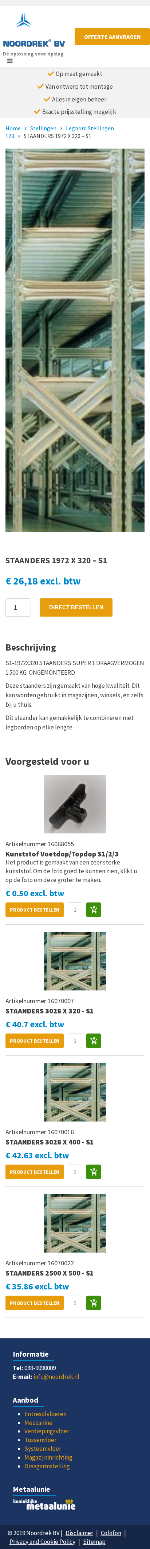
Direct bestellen (76, 607)
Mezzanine (38, 1423)
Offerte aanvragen (112, 36)
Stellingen (43, 128)
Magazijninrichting (48, 1457)
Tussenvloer (40, 1440)
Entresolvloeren (45, 1414)
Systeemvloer (42, 1449)
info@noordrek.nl (56, 1377)
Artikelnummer (26, 844)
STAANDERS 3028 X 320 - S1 (49, 1010)
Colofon (111, 1533)
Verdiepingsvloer (46, 1431)
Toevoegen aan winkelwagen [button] (93, 909)
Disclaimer (79, 1533)
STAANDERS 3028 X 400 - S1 (49, 1141)
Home (13, 128)
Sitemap (94, 1542)
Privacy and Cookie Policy (42, 1542)
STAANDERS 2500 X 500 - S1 (49, 1272)
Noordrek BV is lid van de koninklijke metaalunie (75, 1506)
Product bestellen (34, 909)
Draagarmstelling (47, 1466)
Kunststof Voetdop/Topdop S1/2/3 (62, 853)
